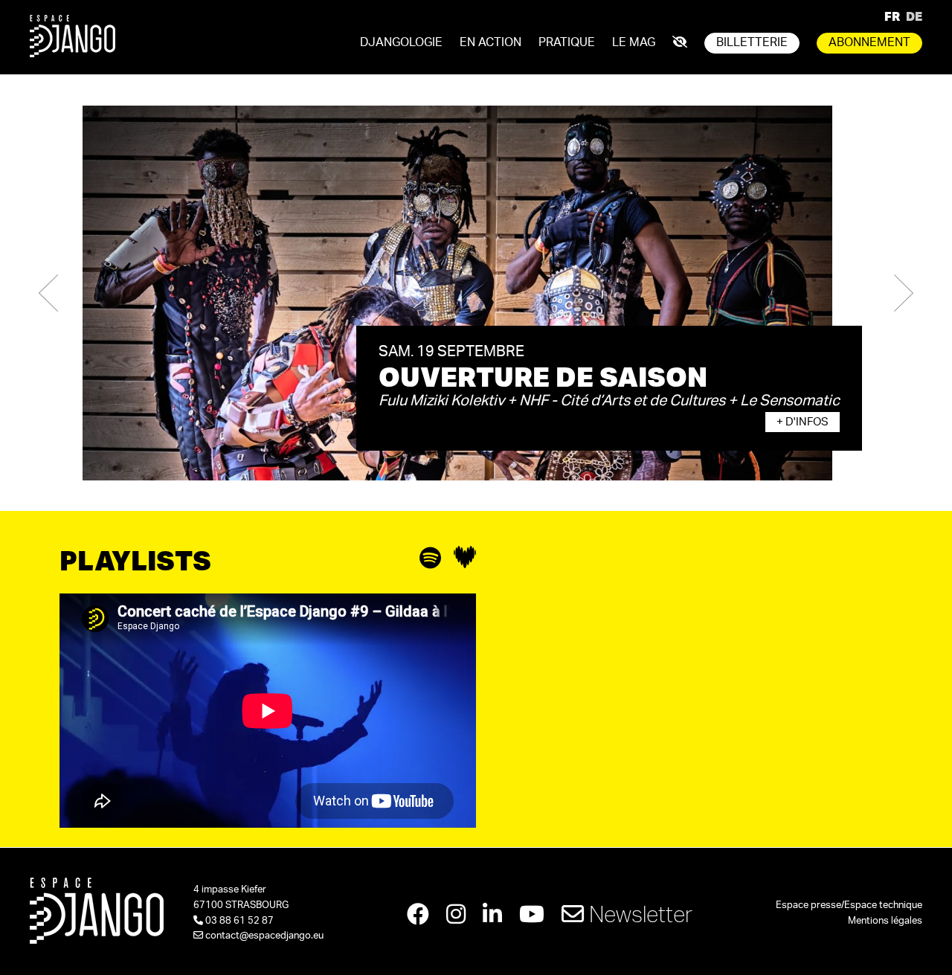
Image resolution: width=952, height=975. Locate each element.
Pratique (566, 42)
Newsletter (638, 914)
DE (914, 16)
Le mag (633, 42)
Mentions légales (885, 921)
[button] (48, 293)
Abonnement (869, 42)
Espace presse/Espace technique (849, 905)
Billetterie (752, 42)
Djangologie (401, 42)
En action (490, 42)
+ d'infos (802, 422)
